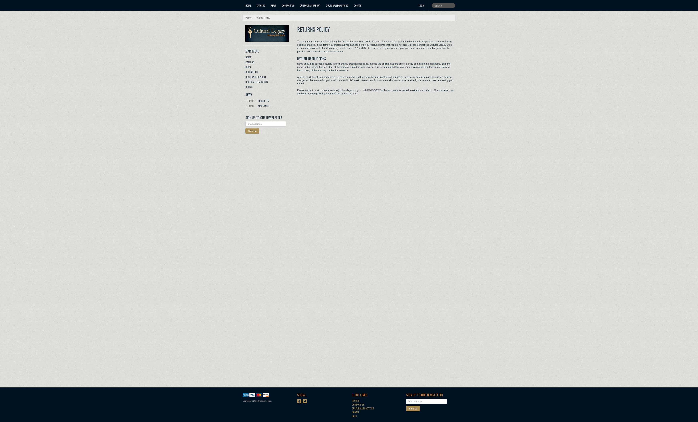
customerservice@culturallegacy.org (339, 90)
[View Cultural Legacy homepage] (268, 33)
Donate (357, 5)
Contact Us (288, 5)
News (273, 5)
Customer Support (310, 5)
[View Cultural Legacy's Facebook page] (299, 402)
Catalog (260, 5)
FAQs (354, 416)
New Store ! (257, 106)
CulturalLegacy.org (337, 5)
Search (356, 401)
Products (257, 101)
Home (248, 5)
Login (421, 5)
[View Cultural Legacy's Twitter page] (305, 402)
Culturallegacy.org (363, 408)
